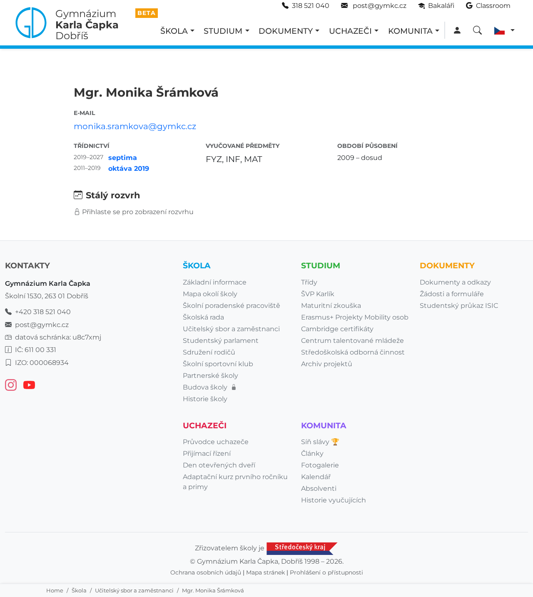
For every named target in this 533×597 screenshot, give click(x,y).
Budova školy (206, 387)
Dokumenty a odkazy (455, 282)
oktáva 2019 (128, 168)
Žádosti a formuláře (452, 294)
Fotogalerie (320, 465)
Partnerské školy (210, 376)
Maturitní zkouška (331, 306)
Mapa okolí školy (210, 294)
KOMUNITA (410, 31)
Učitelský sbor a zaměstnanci (134, 590)
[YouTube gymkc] (29, 385)
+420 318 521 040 (43, 312)
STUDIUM (223, 31)
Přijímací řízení (207, 453)
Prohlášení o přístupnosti (326, 572)
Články (312, 453)
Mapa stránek (265, 572)
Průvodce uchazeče (216, 442)
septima (122, 158)
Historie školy (205, 399)
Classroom (492, 6)
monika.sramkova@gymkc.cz (135, 126)
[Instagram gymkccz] (11, 385)
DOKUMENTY (286, 31)
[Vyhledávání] (477, 30)
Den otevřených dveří (219, 465)
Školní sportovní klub (218, 364)
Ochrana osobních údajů (205, 572)
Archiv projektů (326, 364)
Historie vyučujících (333, 500)
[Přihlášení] (457, 30)
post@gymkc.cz (378, 6)
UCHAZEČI (350, 31)
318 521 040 (310, 6)
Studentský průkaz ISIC (459, 306)
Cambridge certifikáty (337, 329)
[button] (504, 30)
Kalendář (316, 477)
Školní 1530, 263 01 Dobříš (46, 296)
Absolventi (318, 488)
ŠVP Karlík (317, 294)
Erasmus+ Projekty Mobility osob (354, 317)
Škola (79, 590)
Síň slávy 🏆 (320, 442)
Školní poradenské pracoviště (231, 306)
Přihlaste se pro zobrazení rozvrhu (138, 212)
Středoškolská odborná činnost (353, 352)
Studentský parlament (221, 341)
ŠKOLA (174, 31)
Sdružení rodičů (209, 352)
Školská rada (203, 317)
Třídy (309, 282)
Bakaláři (440, 6)
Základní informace (215, 282)
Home (54, 590)
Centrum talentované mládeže (352, 341)
